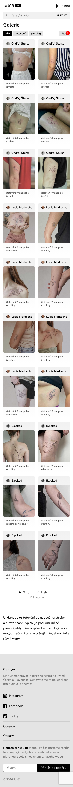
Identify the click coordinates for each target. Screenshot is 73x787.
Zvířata (10, 86)
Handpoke (23, 83)
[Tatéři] (8, 5)
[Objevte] (36, 726)
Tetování (20, 33)
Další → (47, 592)
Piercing (36, 33)
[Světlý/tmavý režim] (56, 5)
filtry (65, 33)
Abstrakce (12, 250)
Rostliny (46, 250)
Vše (8, 33)
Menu (65, 6)
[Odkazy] (36, 735)
